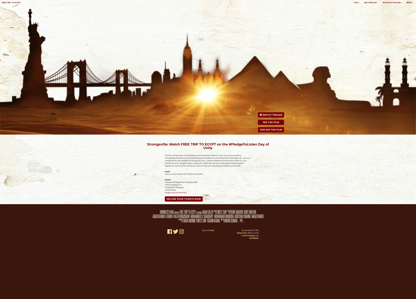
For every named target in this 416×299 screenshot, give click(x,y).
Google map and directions (176, 192)
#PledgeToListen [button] (392, 3)
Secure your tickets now (184, 199)
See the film (271, 122)
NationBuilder (253, 238)
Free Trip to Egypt (11, 3)
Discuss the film (271, 129)
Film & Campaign (249, 235)
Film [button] (356, 3)
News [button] (409, 3)
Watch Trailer (272, 115)
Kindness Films (242, 233)
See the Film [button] (370, 3)
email (212, 230)
